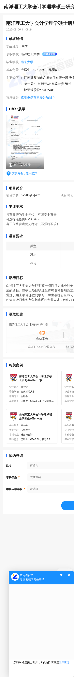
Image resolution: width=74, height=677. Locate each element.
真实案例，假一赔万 (24, 173)
